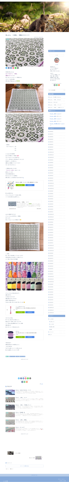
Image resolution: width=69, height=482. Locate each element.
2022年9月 (51, 253)
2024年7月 (51, 196)
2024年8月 (51, 193)
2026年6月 (51, 136)
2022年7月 (51, 258)
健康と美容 (52, 326)
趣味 (51, 329)
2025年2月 (51, 178)
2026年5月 (51, 139)
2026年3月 (51, 144)
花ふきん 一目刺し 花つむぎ (55, 99)
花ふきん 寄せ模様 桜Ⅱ (55, 123)
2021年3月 (51, 299)
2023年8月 (51, 224)
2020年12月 (51, 307)
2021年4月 (51, 297)
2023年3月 (51, 237)
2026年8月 (51, 131)
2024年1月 (51, 211)
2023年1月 (51, 242)
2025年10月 (51, 157)
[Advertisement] (24, 367)
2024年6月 (51, 198)
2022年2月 (51, 271)
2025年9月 (51, 159)
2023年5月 (51, 232)
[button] (64, 90)
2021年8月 (51, 286)
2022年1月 (51, 273)
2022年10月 (51, 250)
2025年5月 (51, 170)
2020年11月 (51, 310)
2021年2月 (51, 302)
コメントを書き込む (24, 466)
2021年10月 (51, 281)
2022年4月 (51, 266)
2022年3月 (51, 268)
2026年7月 (51, 134)
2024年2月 (51, 209)
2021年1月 (51, 304)
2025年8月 (51, 162)
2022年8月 (51, 255)
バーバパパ (51, 331)
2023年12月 (51, 214)
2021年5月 (51, 294)
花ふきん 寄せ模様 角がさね (55, 97)
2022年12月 (51, 245)
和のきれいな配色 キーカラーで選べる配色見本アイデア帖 (27, 182)
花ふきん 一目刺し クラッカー (55, 104)
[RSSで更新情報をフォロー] (27, 382)
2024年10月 (51, 188)
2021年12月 (51, 276)
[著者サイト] (22, 382)
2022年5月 (51, 263)
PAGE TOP (34, 475)
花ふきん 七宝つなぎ (53, 102)
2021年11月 (51, 279)
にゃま (56, 64)
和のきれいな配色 (22, 356)
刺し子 (7, 356)
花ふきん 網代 (53, 113)
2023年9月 (51, 222)
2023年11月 (51, 216)
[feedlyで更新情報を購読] (24, 382)
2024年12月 (51, 183)
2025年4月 (51, 172)
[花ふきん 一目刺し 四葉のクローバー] (11, 68)
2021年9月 (51, 284)
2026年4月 (51, 141)
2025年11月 (51, 154)
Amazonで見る (20, 312)
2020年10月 (51, 312)
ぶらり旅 (52, 324)
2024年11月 (51, 185)
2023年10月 (51, 219)
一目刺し (17, 356)
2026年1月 (51, 149)
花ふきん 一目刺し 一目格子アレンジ (56, 107)
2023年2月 (51, 240)
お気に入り (52, 321)
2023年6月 (51, 229)
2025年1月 (51, 180)
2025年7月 (51, 165)
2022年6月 (51, 260)
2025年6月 (51, 167)
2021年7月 (51, 289)
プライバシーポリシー (61, 479)
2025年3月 (51, 175)
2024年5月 (51, 201)
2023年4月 (51, 235)
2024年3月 (51, 206)
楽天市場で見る (30, 312)
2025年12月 (51, 152)
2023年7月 (51, 227)
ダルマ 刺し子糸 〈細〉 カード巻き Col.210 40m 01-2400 (26, 332)
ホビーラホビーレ (12, 356)
